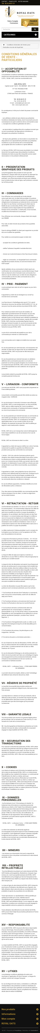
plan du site (13, 1)
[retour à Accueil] (4, 44)
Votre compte (12, 21)
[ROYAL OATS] (20, 11)
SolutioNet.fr (34, 1030)
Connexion (14, 23)
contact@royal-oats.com (22, 103)
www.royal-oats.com (21, 105)
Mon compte (8, 1018)
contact (4, 1)
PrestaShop (18, 1030)
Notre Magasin (23, 1)
